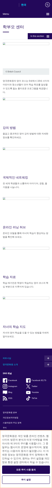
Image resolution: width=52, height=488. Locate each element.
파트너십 (7, 358)
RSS (10, 398)
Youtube (35, 392)
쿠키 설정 (26, 479)
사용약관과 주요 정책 (12, 423)
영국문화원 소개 (10, 364)
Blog (10, 392)
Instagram (12, 386)
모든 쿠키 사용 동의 (26, 469)
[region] (26, 459)
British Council (10, 5)
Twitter (34, 386)
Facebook (12, 380)
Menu (6, 14)
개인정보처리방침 (10, 418)
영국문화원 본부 (10, 412)
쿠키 (5, 428)
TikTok (34, 398)
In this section (37, 36)
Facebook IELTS (39, 380)
